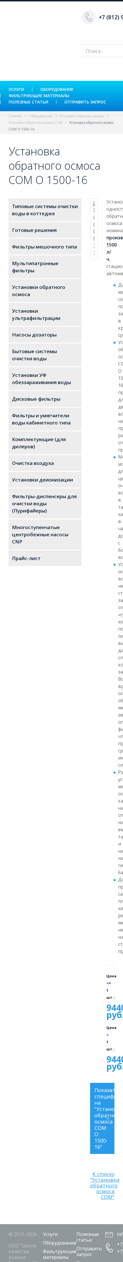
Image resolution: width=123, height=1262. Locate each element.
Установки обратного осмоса (81, 116)
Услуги (16, 89)
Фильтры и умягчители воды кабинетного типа (41, 419)
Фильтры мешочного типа (44, 246)
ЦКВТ (41, 26)
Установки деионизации (42, 479)
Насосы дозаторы (34, 334)
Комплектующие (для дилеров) (39, 443)
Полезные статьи (28, 102)
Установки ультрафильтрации (36, 314)
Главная (15, 116)
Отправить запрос (85, 102)
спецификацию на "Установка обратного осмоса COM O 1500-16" (104, 1118)
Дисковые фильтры (36, 399)
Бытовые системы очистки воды (34, 355)
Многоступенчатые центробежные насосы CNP (40, 534)
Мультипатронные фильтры (35, 267)
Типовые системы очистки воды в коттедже (45, 210)
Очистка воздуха (33, 463)
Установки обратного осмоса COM (35, 122)
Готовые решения (34, 230)
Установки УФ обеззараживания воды (41, 379)
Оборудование (57, 89)
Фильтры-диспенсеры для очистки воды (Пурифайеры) (44, 503)
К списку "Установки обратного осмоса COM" (105, 1185)
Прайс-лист (26, 558)
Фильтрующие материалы (39, 95)
